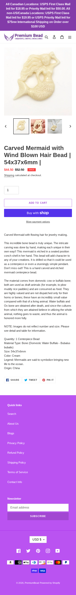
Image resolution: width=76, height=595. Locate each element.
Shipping (9, 175)
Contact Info (14, 482)
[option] (21, 126)
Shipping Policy (16, 462)
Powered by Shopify (50, 583)
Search (11, 413)
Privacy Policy (16, 443)
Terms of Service (17, 472)
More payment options (38, 221)
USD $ (36, 539)
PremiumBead (32, 583)
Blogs (10, 433)
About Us (13, 423)
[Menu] (70, 37)
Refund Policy (15, 452)
